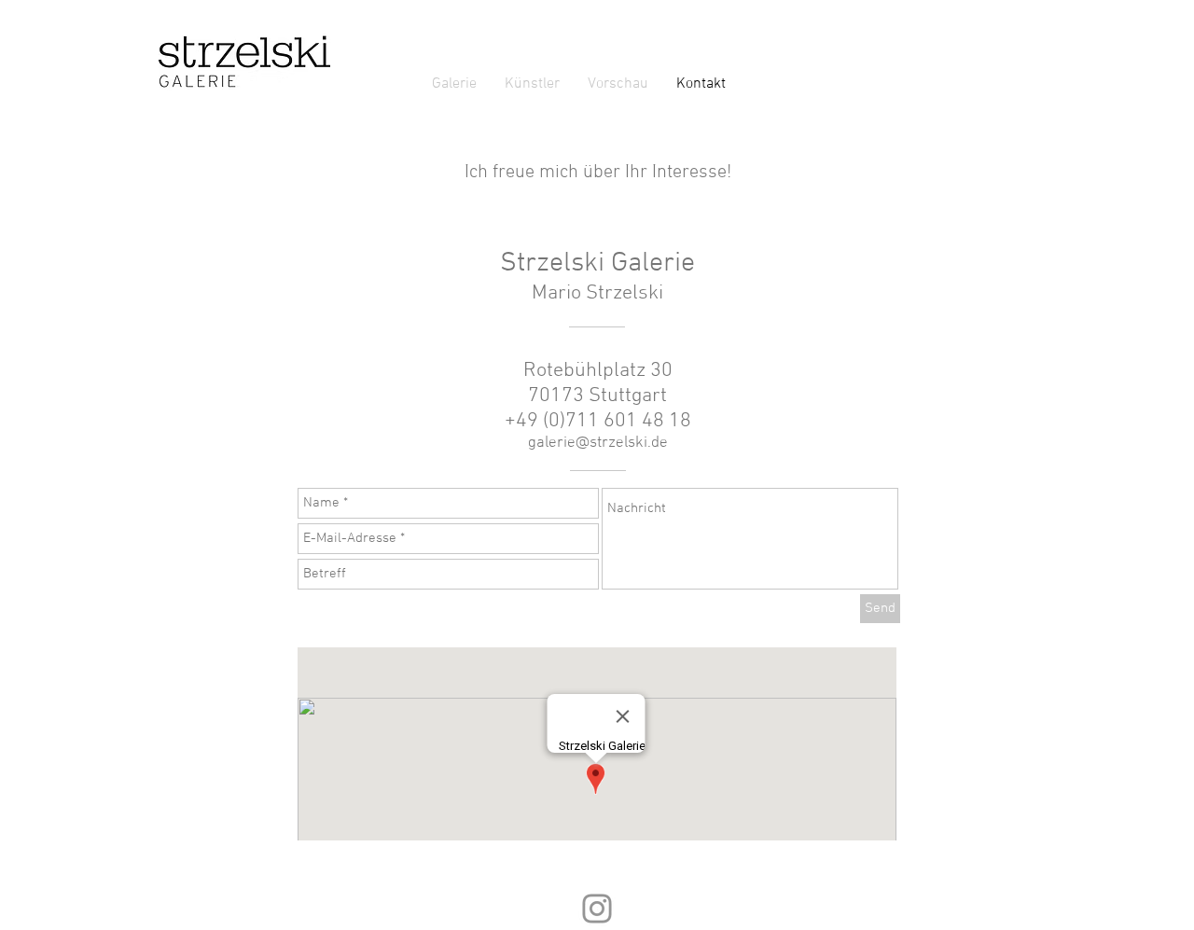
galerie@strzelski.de (598, 443)
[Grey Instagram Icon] (597, 908)
